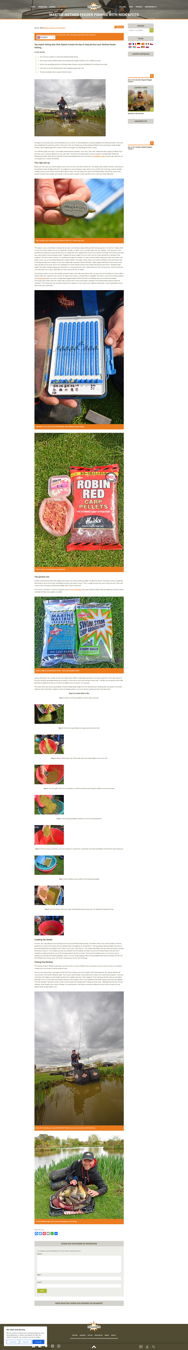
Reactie (39, 1254)
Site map (90, 1335)
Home (33, 7)
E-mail (39, 1282)
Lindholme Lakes (99, 156)
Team (131, 7)
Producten (42, 7)
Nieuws (52, 7)
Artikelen (62, 7)
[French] (134, 44)
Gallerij (122, 7)
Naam (39, 1275)
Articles (62, 28)
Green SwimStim (76, 589)
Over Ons (74, 1335)
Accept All (38, 1342)
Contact (113, 1335)
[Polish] (138, 47)
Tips (57, 28)
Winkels (139, 7)
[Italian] (147, 44)
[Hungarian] (134, 47)
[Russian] (147, 47)
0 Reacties (119, 27)
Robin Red (41, 278)
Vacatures (82, 1335)
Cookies (107, 1335)
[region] (25, 1336)
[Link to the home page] (94, 6)
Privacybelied (98, 1335)
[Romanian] (143, 47)
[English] (130, 44)
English (44, 37)
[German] (138, 44)
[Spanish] (143, 44)
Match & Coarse (49, 28)
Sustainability (151, 7)
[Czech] (151, 44)
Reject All (26, 1342)
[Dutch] (130, 47)
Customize (13, 1342)
